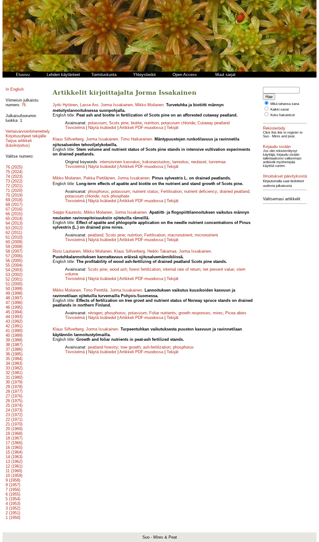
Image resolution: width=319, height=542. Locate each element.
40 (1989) (14, 335)
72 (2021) (14, 185)
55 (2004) (14, 265)
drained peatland (234, 191)
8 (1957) (13, 485)
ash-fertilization (156, 347)
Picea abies (235, 313)
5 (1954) (13, 499)
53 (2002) (14, 274)
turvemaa (217, 161)
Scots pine (118, 123)
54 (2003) (14, 270)
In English (15, 89)
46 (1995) (14, 307)
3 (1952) (13, 508)
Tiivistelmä (75, 127)
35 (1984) (14, 358)
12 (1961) (14, 466)
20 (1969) (14, 428)
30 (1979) (14, 382)
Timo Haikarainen (136, 139)
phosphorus (98, 191)
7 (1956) (13, 489)
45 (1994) (14, 312)
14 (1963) (14, 456)
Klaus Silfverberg (68, 139)
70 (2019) (14, 195)
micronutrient (206, 235)
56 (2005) (14, 260)
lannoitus (180, 161)
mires (218, 313)
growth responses (194, 313)
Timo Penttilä (95, 290)
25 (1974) (14, 405)
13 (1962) (14, 461)
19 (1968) (14, 433)
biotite (136, 123)
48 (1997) (14, 298)
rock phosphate (115, 196)
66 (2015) (14, 214)
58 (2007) (14, 251)
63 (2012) (14, 228)
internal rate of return (181, 269)
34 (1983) (14, 363)
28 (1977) (14, 391)
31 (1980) (14, 377)
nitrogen (95, 313)
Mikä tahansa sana (284, 104)
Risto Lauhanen (67, 251)
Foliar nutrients (162, 313)
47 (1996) (14, 302)
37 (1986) (14, 349)
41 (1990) (14, 330)
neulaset (198, 161)
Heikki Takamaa (161, 251)
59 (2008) (14, 246)
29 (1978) (14, 386)
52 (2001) (14, 279)
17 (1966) (14, 442)
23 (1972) (14, 414)
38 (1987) (14, 344)
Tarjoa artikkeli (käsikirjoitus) (19, 143)
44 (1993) (14, 316)
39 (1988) (14, 340)
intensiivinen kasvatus (120, 161)
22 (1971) (14, 419)
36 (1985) (14, 354)
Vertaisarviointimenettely (28, 131)
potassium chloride (178, 123)
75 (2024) (14, 171)
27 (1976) (14, 396)
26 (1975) (14, 400)
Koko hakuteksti (282, 115)
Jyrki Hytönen (65, 104)
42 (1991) (14, 326)
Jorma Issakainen (117, 104)
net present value (218, 269)
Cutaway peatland (214, 123)
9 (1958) (13, 480)
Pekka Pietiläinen (99, 178)
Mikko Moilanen (149, 104)
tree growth (130, 347)
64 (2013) (14, 223)
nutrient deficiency (200, 191)
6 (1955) (13, 494)
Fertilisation (171, 191)
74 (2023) (14, 176)
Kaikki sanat (279, 109)
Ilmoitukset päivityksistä (285, 176)
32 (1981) (14, 372)
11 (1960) (14, 470)
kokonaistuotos (156, 161)
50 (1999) (14, 288)
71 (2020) (14, 190)
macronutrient (180, 235)
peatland (95, 235)
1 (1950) (13, 517)
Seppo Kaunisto (67, 212)
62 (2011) (14, 232)
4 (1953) (13, 503)
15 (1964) (14, 452)
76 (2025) (14, 167)
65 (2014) (14, 218)
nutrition (151, 123)
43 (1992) (14, 321)
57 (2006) (14, 256)
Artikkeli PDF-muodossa (141, 127)
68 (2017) (14, 204)
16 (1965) (14, 447)
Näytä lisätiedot (102, 127)
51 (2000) (14, 284)
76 (23, 104)
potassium (97, 123)
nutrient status (145, 191)
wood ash (118, 269)
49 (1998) (14, 293)
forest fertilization (144, 269)
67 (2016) (14, 209)
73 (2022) (14, 181)
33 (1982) (14, 368)
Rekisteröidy (274, 128)
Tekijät (173, 127)
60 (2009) (14, 242)
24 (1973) (14, 410)
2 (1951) (13, 513)
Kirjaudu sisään (277, 146)
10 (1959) (14, 475)
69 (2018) (14, 199)
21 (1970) (14, 424)
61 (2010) (14, 237)
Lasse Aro (89, 104)
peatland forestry (103, 347)
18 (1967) (14, 438)
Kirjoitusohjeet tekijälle (26, 136)
